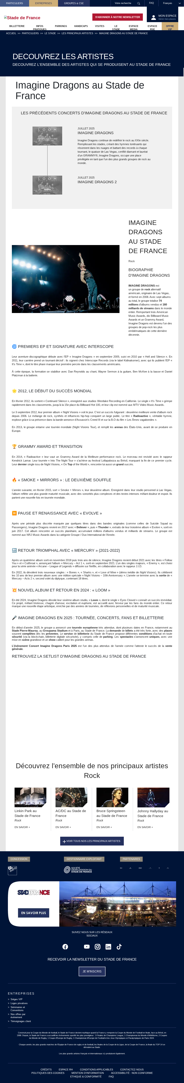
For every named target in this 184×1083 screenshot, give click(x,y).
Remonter (174, 1073)
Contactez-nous (132, 1069)
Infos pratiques (40, 27)
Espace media (133, 27)
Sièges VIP (16, 999)
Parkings (61, 26)
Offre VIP (170, 27)
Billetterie (17, 26)
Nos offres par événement (18, 1016)
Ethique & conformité (86, 1076)
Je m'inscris (92, 971)
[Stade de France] (28, 17)
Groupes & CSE (74, 3)
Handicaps (81, 26)
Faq (111, 1076)
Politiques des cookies (47, 1072)
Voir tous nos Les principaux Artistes (93, 841)
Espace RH (66, 1069)
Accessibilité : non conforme (132, 1072)
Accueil (11, 33)
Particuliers (14, 3)
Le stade (116, 27)
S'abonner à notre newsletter (117, 17)
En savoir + (22, 827)
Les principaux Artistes (77, 33)
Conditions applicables (96, 1069)
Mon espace (167, 17)
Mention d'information (88, 1072)
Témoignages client (21, 1021)
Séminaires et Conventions (18, 1009)
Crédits (46, 1069)
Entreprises (43, 3)
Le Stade (50, 33)
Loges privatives (19, 1003)
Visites (99, 26)
